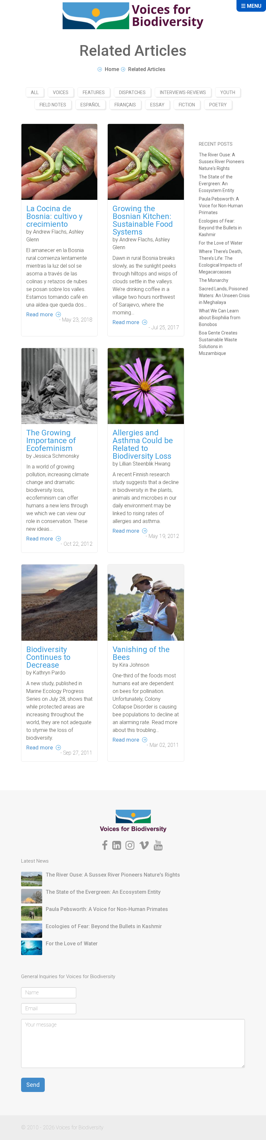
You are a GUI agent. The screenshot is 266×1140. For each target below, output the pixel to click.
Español (90, 104)
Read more (39, 314)
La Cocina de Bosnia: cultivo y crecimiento (54, 216)
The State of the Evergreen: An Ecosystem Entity (216, 183)
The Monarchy (213, 280)
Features (94, 92)
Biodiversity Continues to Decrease (48, 657)
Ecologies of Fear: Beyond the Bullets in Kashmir (220, 227)
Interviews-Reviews (183, 92)
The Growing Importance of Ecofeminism (51, 440)
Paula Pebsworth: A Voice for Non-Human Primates (221, 205)
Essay (157, 104)
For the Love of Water (221, 243)
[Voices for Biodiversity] (133, 821)
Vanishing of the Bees (141, 653)
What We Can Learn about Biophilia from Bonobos (219, 317)
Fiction (187, 104)
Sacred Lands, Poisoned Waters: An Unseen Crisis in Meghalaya (224, 295)
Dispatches (132, 92)
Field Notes (53, 104)
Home (112, 69)
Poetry (218, 104)
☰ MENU (251, 6)
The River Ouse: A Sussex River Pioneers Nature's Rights (221, 161)
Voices (60, 92)
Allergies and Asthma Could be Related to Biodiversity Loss (143, 444)
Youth (227, 92)
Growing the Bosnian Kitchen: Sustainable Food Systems (143, 220)
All (35, 92)
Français (125, 104)
